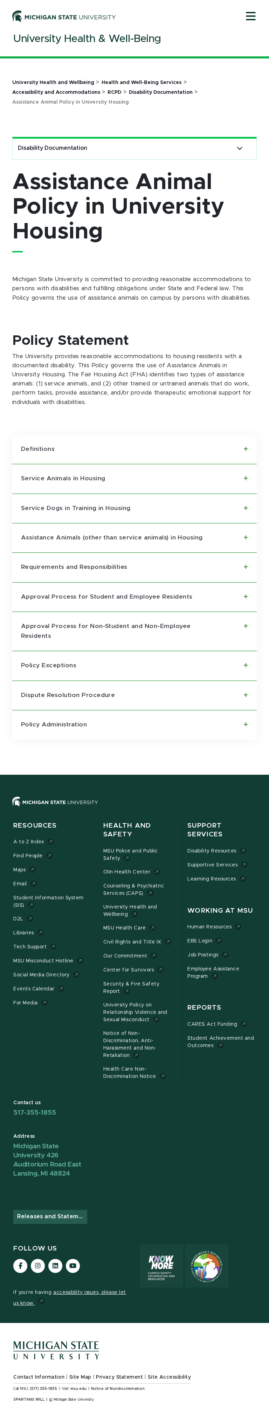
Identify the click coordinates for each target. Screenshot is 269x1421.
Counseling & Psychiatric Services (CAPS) (133, 890)
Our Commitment (125, 956)
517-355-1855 (34, 1112)
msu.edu (78, 1389)
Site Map (80, 1377)
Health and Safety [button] (127, 830)
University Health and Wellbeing (130, 911)
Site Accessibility (169, 1377)
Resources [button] (35, 825)
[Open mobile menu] (251, 17)
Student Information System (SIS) (48, 902)
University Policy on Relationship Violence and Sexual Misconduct (135, 1012)
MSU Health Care (124, 928)
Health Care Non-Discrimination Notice (129, 1073)
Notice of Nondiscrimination (118, 1389)
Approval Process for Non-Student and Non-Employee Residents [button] (106, 631)
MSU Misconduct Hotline (43, 961)
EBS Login (199, 941)
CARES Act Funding (212, 1024)
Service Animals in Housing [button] (63, 478)
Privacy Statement (119, 1377)
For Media (25, 1003)
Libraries (23, 933)
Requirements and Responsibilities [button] (74, 567)
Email (20, 884)
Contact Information (38, 1377)
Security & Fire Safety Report (131, 988)
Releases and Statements (52, 1216)
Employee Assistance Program (213, 973)
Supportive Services (212, 865)
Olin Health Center (127, 872)
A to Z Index (28, 842)
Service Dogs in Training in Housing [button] (76, 508)
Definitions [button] (38, 449)
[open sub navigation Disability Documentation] (239, 148)
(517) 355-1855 (43, 1389)
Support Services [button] (205, 830)
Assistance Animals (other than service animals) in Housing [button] (112, 538)
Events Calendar (34, 989)
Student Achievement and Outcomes (220, 1042)
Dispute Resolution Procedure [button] (68, 695)
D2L (18, 919)
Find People (28, 856)
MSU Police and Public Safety (130, 855)
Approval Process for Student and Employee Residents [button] (106, 597)
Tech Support (30, 947)
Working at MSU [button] (220, 910)
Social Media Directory (41, 975)
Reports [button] (204, 1007)
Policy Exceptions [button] (48, 665)
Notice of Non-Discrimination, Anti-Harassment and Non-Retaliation (130, 1044)
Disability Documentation (52, 148)
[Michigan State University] (64, 16)
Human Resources (209, 927)
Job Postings (202, 955)
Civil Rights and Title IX (132, 942)
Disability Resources (211, 851)
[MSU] (134, 808)
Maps (19, 870)
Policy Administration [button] (54, 725)
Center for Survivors (128, 970)
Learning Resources (211, 879)
